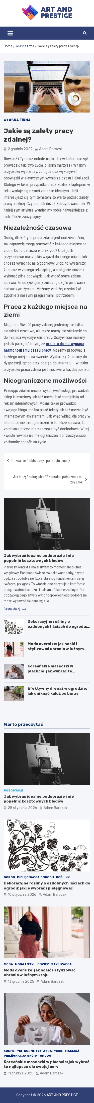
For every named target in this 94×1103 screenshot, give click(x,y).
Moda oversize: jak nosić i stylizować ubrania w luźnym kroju (56, 649)
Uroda (45, 1055)
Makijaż (72, 1051)
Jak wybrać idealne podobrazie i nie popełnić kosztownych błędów (39, 558)
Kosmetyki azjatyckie (43, 1051)
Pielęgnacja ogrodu (35, 877)
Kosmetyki (13, 1051)
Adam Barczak (51, 149)
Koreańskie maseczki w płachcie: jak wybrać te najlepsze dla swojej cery (52, 671)
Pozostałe (13, 790)
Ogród (9, 877)
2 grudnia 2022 (20, 149)
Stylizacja (61, 964)
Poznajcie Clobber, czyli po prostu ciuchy (41, 461)
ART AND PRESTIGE (62, 1095)
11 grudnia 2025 (20, 1073)
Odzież (43, 964)
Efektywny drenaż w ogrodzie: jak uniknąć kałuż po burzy (57, 691)
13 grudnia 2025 (21, 981)
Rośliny (63, 877)
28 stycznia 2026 (22, 808)
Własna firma (17, 120)
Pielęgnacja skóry (21, 1055)
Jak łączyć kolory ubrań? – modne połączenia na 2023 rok (47, 479)
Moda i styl (25, 964)
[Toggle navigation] (10, 33)
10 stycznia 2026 (22, 894)
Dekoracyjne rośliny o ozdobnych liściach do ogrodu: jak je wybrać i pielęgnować (57, 626)
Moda (8, 964)
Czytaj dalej (12, 609)
